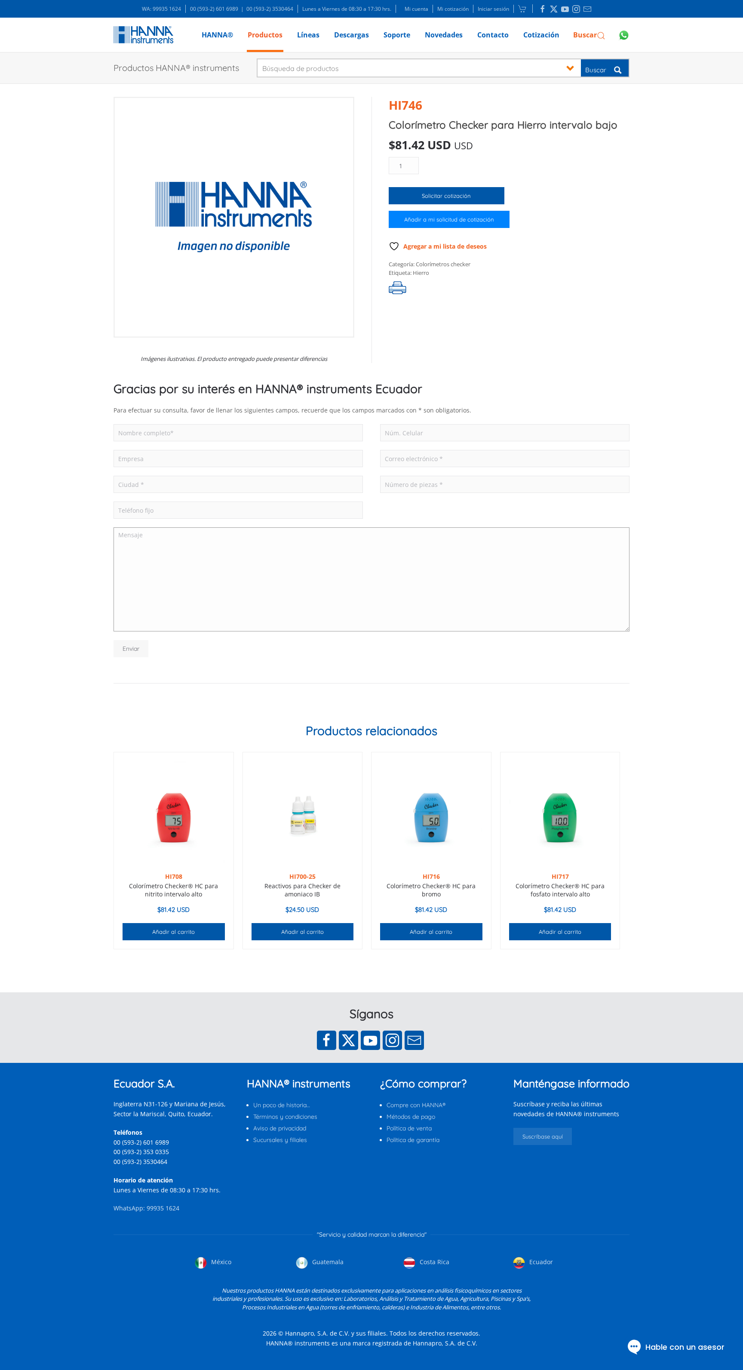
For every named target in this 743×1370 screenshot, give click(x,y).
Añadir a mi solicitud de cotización (449, 219)
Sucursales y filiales (280, 1140)
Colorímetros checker (443, 264)
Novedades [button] (444, 35)
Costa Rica (433, 1262)
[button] (589, 35)
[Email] (414, 1040)
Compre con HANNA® (416, 1105)
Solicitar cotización (446, 195)
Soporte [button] (397, 35)
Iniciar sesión (493, 8)
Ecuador (540, 1262)
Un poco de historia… (281, 1105)
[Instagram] (392, 1040)
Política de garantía (413, 1140)
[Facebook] (326, 1040)
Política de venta (409, 1128)
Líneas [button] (308, 35)
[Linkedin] (542, 9)
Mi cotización (453, 8)
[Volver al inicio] (143, 35)
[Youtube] (370, 1040)
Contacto (493, 35)
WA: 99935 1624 (161, 8)
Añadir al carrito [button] (173, 931)
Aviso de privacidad (279, 1128)
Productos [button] (265, 35)
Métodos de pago (411, 1117)
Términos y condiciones (285, 1117)
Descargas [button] (351, 35)
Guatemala (327, 1262)
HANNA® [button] (217, 35)
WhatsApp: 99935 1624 (146, 1208)
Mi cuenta (416, 8)
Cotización (541, 35)
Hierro (421, 273)
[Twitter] (348, 1040)
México (220, 1262)
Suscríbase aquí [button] (542, 1136)
